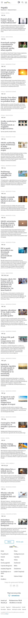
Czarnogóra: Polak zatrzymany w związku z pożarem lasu (8, 425)
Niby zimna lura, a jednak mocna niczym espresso (8, 471)
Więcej (9, 542)
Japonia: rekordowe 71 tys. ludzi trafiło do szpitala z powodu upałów (8, 313)
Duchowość (17, 563)
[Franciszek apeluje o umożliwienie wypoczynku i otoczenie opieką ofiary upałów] (22, 45)
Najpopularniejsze (12, 10)
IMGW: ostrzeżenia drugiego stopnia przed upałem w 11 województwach (8, 224)
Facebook (11, 585)
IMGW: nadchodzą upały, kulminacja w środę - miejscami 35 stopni (8, 146)
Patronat (24, 609)
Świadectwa (17, 568)
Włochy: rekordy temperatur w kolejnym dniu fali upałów (8, 495)
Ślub (2, 576)
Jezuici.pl (4, 600)
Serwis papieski (5, 563)
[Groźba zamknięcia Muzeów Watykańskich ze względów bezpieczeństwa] (22, 123)
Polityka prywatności (16, 607)
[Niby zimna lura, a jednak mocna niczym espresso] (22, 471)
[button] (19, 2)
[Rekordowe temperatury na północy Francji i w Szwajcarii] (22, 522)
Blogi (2, 560)
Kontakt (23, 607)
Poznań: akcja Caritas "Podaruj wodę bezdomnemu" (8, 21)
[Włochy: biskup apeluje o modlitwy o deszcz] (22, 446)
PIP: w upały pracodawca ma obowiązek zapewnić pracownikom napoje (7, 253)
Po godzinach (4, 554)
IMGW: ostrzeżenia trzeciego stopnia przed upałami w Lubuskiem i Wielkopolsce (8, 73)
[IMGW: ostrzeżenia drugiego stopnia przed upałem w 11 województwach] (22, 223)
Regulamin (8, 607)
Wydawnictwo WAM (15, 600)
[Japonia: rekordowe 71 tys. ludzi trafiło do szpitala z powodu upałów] (22, 312)
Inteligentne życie (19, 554)
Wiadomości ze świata (11, 91)
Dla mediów (3, 609)
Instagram (17, 585)
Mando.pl (4, 602)
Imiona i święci (18, 576)
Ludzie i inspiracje (10, 463)
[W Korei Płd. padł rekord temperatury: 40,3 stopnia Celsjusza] (22, 339)
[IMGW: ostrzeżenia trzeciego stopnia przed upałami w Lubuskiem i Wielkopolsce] (22, 72)
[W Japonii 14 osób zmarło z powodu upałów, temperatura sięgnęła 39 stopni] (22, 399)
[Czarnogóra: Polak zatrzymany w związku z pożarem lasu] (22, 425)
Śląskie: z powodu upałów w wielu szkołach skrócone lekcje (8, 200)
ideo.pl (6, 614)
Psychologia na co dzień (6, 572)
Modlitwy (3, 579)
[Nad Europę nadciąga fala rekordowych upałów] (22, 174)
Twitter (14, 585)
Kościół (7, 13)
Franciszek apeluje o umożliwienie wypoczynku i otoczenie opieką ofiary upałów (8, 46)
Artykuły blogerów (6, 568)
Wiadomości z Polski (10, 64)
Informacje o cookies (16, 609)
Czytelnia (16, 557)
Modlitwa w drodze (15, 602)
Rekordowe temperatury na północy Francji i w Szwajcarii (8, 522)
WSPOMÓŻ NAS (16, 595)
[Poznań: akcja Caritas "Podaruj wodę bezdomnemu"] (22, 21)
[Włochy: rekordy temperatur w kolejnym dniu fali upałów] (22, 495)
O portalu (3, 607)
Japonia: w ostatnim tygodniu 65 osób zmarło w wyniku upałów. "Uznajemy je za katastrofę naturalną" (8, 369)
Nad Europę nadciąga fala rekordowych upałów (6, 174)
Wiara (15, 551)
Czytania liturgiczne (6, 565)
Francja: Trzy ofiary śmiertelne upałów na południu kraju (8, 99)
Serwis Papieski (9, 36)
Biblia (15, 565)
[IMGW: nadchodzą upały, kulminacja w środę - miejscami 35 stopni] (22, 145)
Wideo (16, 560)
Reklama (9, 609)
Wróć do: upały (19, 542)
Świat (2, 551)
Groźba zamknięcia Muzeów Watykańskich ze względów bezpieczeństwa (8, 125)
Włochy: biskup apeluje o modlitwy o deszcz (8, 446)
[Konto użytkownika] (26, 2)
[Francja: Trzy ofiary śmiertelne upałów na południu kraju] (22, 99)
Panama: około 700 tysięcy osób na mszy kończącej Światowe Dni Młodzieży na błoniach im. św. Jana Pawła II (8, 284)
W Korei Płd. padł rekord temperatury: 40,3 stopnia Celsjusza (8, 340)
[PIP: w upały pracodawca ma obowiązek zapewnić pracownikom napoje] (22, 250)
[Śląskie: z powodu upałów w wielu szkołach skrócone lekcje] (22, 199)
